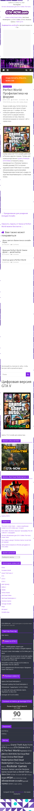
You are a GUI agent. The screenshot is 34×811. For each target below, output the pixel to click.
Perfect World (7, 86)
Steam (30, 772)
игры (14, 778)
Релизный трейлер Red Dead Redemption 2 (15, 684)
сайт (17, 102)
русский (25, 781)
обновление (8, 780)
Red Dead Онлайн (23, 763)
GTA (3, 576)
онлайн (19, 780)
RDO (6, 754)
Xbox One (6, 774)
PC (3, 750)
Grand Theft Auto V (7, 573)
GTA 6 (3, 579)
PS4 (30, 751)
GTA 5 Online (10, 747)
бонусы (30, 774)
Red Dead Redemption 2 (9, 598)
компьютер (19, 778)
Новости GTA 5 (10, 641)
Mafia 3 (4, 587)
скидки (15, 783)
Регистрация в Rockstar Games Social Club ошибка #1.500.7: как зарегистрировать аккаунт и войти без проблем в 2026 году (17, 658)
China (3, 567)
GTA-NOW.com (6, 623)
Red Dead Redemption (12, 758)
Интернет (5, 609)
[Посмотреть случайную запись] (30, 70)
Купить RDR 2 (6, 516)
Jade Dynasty (5, 584)
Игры (3, 606)
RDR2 (14, 754)
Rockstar (4, 766)
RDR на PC (19, 22)
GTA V (3, 581)
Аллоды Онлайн (6, 604)
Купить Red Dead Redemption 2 (11, 681)
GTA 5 (4, 747)
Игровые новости (11, 676)
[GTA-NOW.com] (17, 59)
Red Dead (21, 754)
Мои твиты (5, 635)
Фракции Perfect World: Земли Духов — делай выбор (14, 251)
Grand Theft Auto (6, 745)
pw (11, 102)
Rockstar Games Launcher (12, 769)
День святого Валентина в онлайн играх (16, 241)
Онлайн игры (5, 612)
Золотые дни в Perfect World (14, 260)
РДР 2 (25, 774)
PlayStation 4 (24, 751)
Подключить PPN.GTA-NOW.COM (16, 79)
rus (17, 772)
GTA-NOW (15, 99)
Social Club (24, 771)
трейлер (20, 783)
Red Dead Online (16, 17)
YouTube (12, 774)
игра (14, 102)
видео (4, 778)
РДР (23, 774)
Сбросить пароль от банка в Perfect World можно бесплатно (16, 225)
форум (25, 102)
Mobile (4, 590)
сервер (21, 102)
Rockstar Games (6, 601)
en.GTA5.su (5, 731)
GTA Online (19, 747)
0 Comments (22, 99)
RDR (10, 754)
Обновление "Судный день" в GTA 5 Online (15, 687)
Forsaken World (6, 570)
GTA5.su (4, 734)
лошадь (24, 778)
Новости (8, 17)
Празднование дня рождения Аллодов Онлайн (15, 214)
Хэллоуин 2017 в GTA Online (10, 695)
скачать (11, 784)
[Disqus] (17, 290)
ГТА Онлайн (18, 774)
